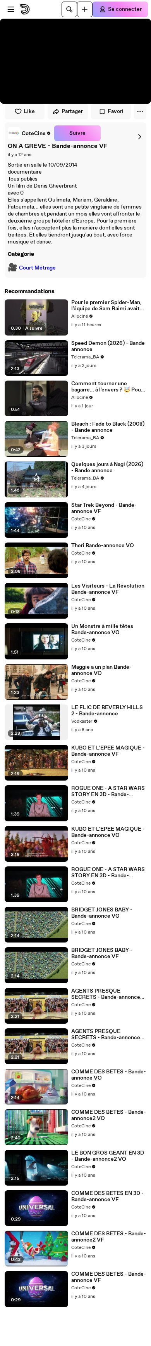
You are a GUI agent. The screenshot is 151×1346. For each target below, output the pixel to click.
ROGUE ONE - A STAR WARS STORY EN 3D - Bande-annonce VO (108, 872)
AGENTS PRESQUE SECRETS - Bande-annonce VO (105, 994)
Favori (116, 111)
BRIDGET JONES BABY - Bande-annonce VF (101, 953)
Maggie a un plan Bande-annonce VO (101, 670)
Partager (72, 111)
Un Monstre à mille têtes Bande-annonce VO (102, 629)
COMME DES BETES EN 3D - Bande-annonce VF (107, 1196)
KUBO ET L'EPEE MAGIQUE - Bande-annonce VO (108, 832)
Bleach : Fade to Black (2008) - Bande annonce (107, 427)
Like (29, 111)
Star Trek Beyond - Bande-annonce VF (104, 508)
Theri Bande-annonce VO (102, 546)
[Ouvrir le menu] (11, 9)
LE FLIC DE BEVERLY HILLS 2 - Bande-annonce (107, 710)
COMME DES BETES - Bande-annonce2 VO (108, 1115)
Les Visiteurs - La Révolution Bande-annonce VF (107, 589)
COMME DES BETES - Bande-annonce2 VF (108, 1237)
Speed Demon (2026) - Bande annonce (108, 346)
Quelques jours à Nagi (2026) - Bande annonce (107, 467)
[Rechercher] (69, 9)
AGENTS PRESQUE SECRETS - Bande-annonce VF (105, 1034)
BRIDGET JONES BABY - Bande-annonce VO (101, 913)
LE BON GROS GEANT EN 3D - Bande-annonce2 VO (107, 1156)
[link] (29, 133)
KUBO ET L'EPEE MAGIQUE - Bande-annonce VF (108, 751)
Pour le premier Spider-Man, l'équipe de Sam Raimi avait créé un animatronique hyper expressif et (107, 305)
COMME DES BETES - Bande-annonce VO (108, 1075)
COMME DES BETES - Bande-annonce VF (108, 1277)
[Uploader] (85, 9)
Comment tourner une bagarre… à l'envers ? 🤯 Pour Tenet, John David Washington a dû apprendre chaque (108, 387)
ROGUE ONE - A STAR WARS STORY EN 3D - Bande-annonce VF (108, 791)
